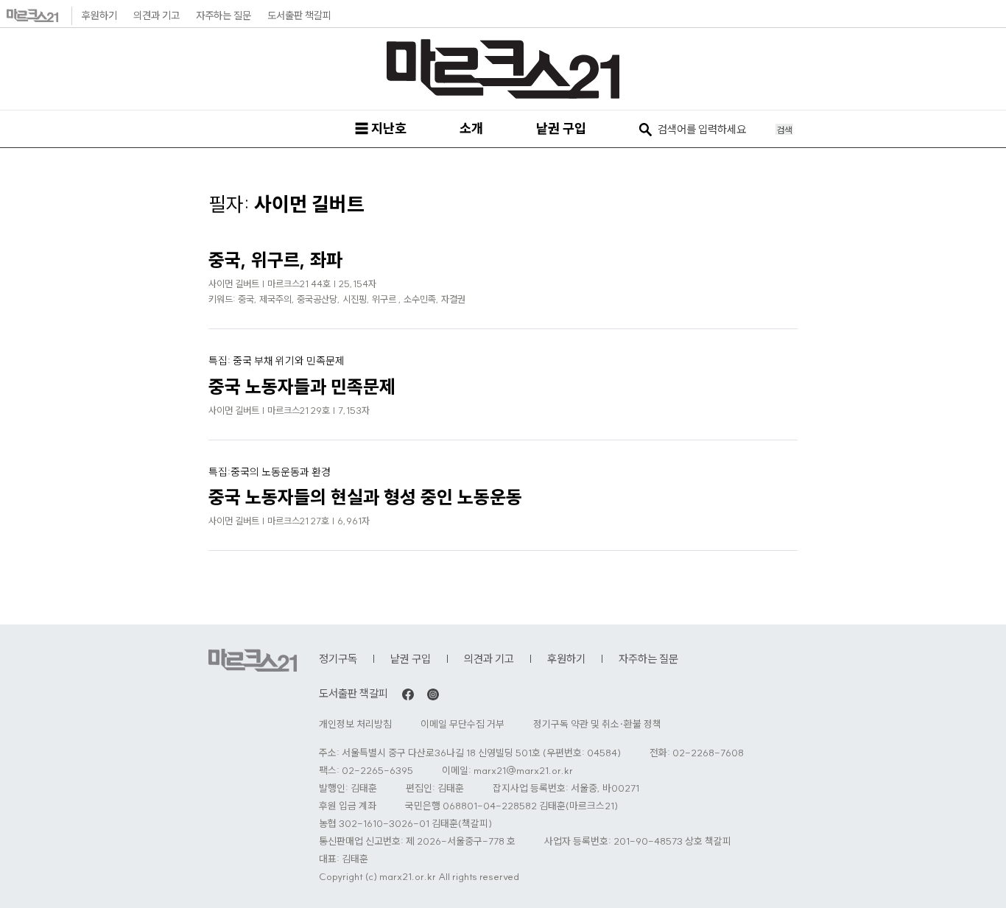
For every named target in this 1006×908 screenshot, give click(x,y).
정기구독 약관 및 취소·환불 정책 (597, 724)
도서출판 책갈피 (299, 15)
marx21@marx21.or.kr (523, 770)
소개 (471, 128)
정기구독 (338, 659)
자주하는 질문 (223, 15)
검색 (784, 129)
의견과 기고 (156, 15)
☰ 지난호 (381, 128)
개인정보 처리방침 (355, 724)
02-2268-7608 (708, 753)
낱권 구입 (561, 128)
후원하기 (99, 15)
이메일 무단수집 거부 (462, 724)
